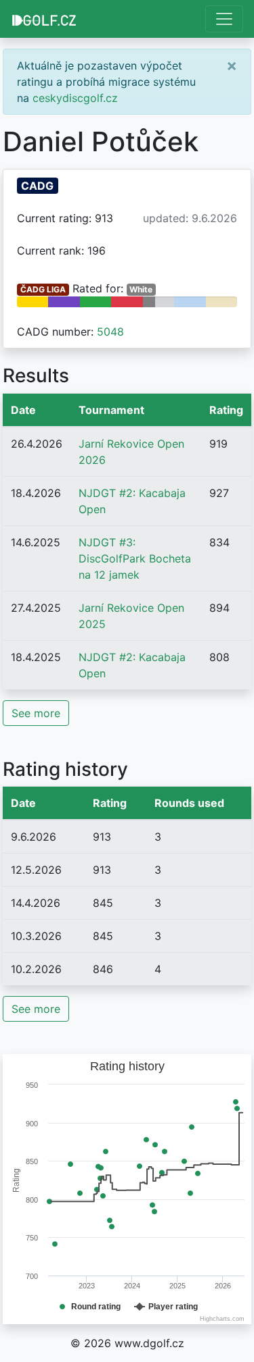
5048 (110, 331)
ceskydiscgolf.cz (75, 98)
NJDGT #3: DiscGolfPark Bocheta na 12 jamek (135, 558)
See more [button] (36, 713)
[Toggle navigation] (224, 18)
